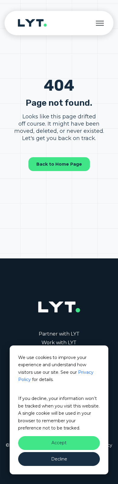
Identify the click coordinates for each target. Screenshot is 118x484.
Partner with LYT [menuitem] (59, 334)
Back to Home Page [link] (59, 164)
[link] (32, 23)
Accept (59, 442)
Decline (59, 459)
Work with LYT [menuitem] (59, 342)
